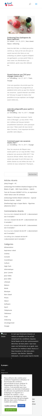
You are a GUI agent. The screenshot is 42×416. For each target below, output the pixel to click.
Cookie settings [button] (10, 406)
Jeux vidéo (7, 279)
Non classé (29, 41)
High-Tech (7, 266)
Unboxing (16, 44)
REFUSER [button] (21, 405)
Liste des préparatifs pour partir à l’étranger (20, 110)
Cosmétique (8, 260)
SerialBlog (13, 78)
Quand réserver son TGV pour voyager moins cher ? (19, 75)
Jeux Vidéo (8, 276)
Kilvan (12, 41)
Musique (7, 291)
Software (7, 304)
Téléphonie (8, 310)
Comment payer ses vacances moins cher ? (18, 142)
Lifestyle (7, 282)
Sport (6, 307)
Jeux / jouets (8, 272)
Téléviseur (7, 313)
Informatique (8, 269)
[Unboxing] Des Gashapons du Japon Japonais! (19, 38)
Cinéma (6, 254)
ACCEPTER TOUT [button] (11, 410)
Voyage (9, 81)
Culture (6, 263)
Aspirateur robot (10, 250)
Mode (6, 288)
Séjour (9, 44)
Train (30, 78)
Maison (6, 285)
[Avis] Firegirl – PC (10, 183)
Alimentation (8, 247)
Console (7, 257)
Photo (6, 298)
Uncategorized (9, 323)
